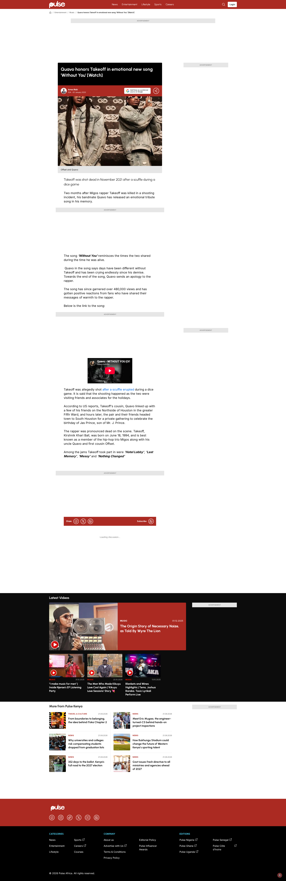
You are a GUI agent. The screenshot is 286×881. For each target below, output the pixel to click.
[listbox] (143, 676)
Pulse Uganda (187, 851)
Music (71, 12)
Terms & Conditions (115, 851)
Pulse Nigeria (186, 839)
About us (109, 839)
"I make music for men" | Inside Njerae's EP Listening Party (65, 687)
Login (232, 4)
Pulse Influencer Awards (148, 847)
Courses (78, 851)
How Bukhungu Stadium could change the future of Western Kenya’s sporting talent (151, 744)
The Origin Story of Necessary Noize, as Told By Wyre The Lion (149, 628)
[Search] (224, 4)
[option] (66, 676)
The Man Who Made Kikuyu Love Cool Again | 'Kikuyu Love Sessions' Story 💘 (104, 687)
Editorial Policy (147, 839)
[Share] (156, 91)
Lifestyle (146, 4)
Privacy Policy (112, 857)
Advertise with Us (113, 845)
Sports (157, 4)
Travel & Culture (77, 714)
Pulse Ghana (186, 845)
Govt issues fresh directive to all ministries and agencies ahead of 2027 (151, 765)
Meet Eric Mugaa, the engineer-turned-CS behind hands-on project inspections (152, 722)
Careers (170, 4)
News (115, 4)
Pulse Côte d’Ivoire (219, 847)
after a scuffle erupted (118, 389)
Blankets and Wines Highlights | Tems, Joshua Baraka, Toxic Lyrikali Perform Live (140, 689)
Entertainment (129, 4)
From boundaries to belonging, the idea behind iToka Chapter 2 (87, 720)
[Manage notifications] (279, 875)
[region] (143, 676)
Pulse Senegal (221, 839)
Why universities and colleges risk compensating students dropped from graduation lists (86, 744)
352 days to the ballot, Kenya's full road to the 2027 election (86, 763)
